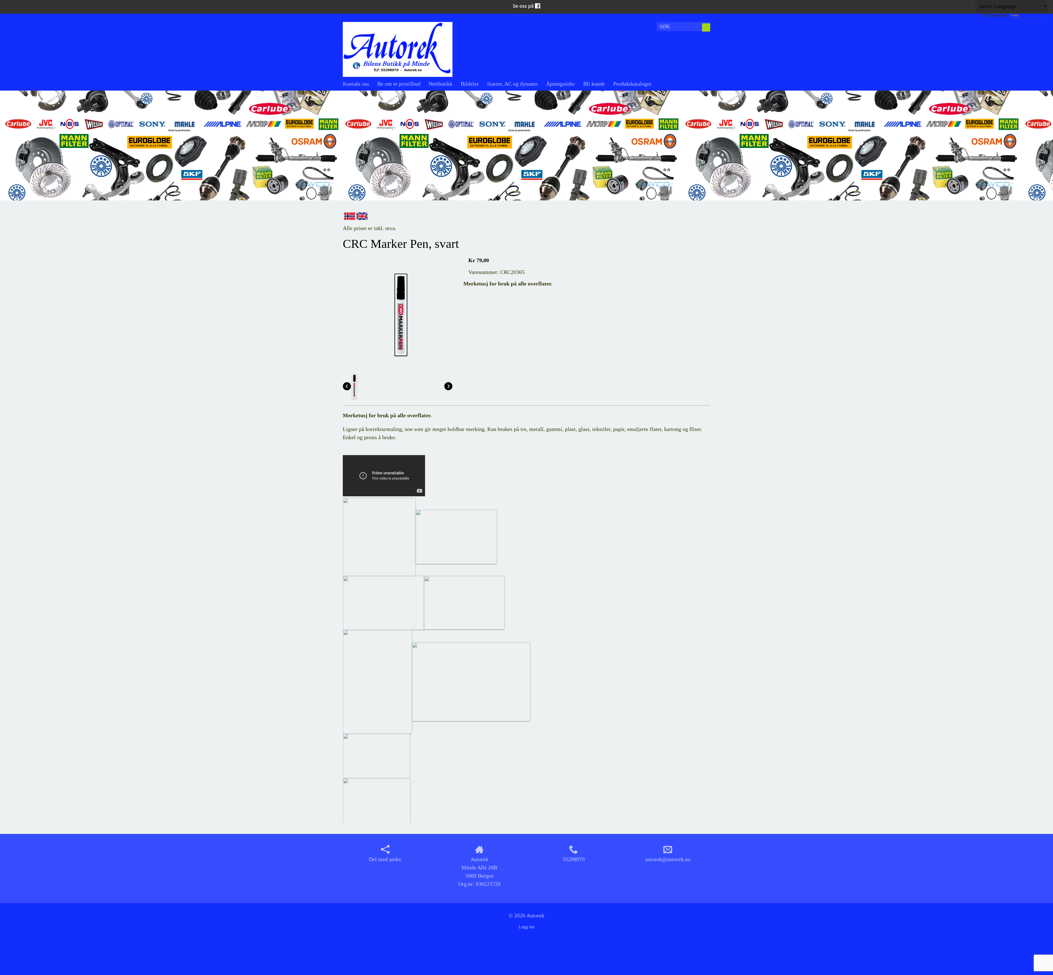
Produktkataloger (632, 84)
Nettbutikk (440, 84)
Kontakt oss (356, 84)
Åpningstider (560, 84)
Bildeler (470, 84)
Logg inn (526, 926)
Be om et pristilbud (398, 84)
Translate (1030, 15)
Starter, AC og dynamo (512, 84)
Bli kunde (594, 84)
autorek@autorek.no (667, 859)
